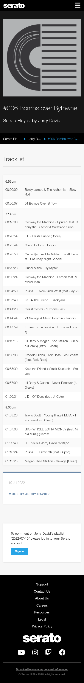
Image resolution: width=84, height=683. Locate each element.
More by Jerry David (28, 494)
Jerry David (35, 139)
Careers (42, 605)
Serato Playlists (12, 139)
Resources (42, 612)
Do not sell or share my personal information (42, 669)
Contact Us (42, 591)
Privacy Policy (42, 626)
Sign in (19, 551)
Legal (42, 619)
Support (42, 584)
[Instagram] (35, 653)
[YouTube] (21, 653)
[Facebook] (62, 653)
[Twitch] (48, 653)
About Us (42, 598)
